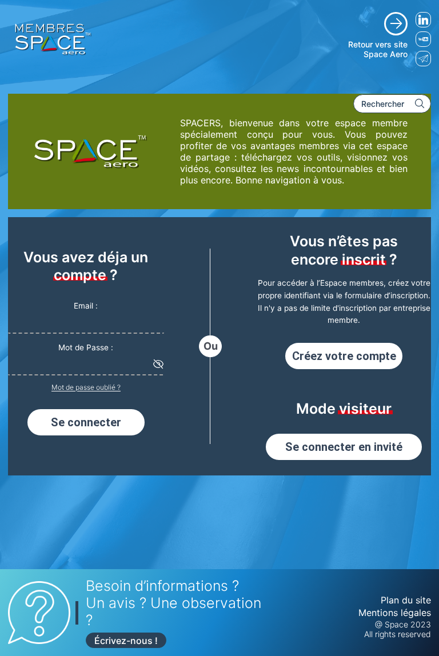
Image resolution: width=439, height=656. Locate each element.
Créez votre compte (344, 356)
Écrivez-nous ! (126, 640)
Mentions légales (394, 612)
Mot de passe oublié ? (86, 387)
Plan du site (406, 600)
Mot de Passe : (85, 347)
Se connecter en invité (343, 447)
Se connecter (86, 422)
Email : (86, 305)
